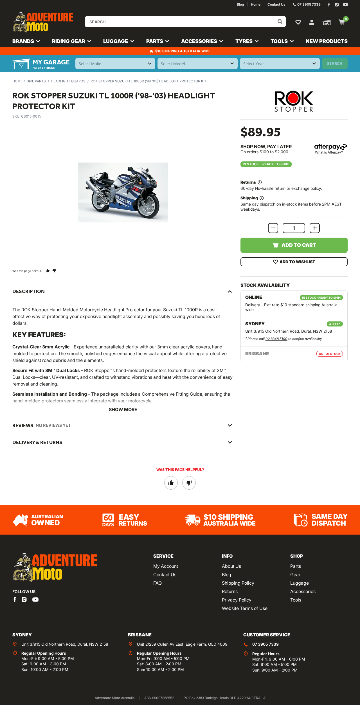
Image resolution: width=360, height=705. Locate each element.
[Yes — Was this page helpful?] (47, 270)
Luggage (299, 583)
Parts (295, 566)
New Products (327, 41)
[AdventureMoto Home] (54, 568)
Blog (226, 574)
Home (17, 81)
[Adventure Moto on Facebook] (328, 5)
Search (335, 63)
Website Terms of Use (244, 608)
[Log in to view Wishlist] (299, 22)
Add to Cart (299, 245)
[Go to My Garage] (325, 22)
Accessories (303, 591)
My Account (165, 566)
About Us (231, 566)
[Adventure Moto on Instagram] (337, 5)
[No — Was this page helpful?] (54, 270)
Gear (295, 574)
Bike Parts (36, 81)
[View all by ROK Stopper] (294, 101)
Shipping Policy (238, 583)
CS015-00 (29, 116)
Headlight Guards (68, 81)
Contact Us (164, 574)
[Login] (311, 21)
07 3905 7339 (265, 644)
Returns (230, 591)
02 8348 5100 (276, 339)
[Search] (280, 21)
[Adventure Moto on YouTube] (345, 4)
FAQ (157, 583)
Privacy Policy (236, 600)
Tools (295, 600)
